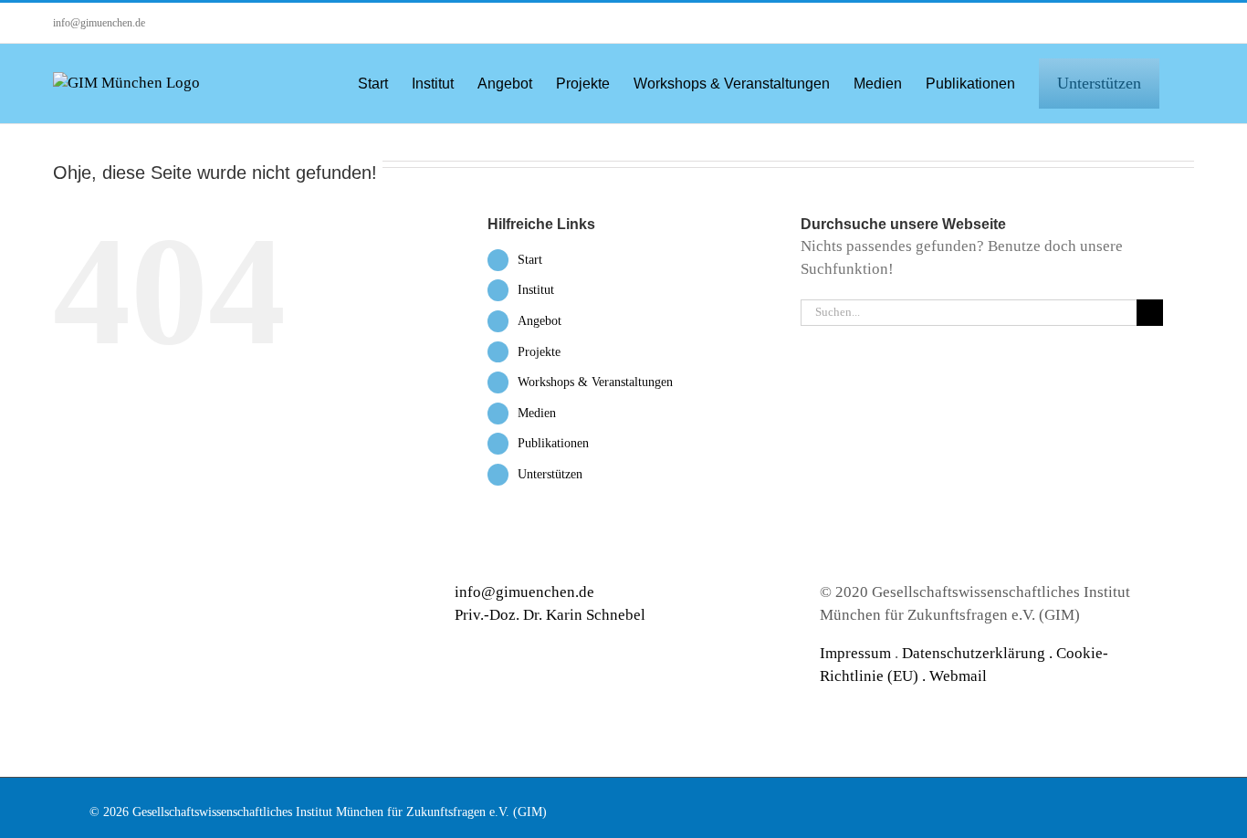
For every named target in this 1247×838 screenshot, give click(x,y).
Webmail (958, 676)
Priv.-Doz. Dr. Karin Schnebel (550, 614)
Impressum (855, 653)
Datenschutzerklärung (973, 653)
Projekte (539, 352)
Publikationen (553, 443)
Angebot (539, 321)
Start (530, 260)
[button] (1188, 82)
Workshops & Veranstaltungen (595, 382)
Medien (537, 413)
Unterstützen (550, 474)
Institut (536, 290)
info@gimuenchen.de (99, 22)
